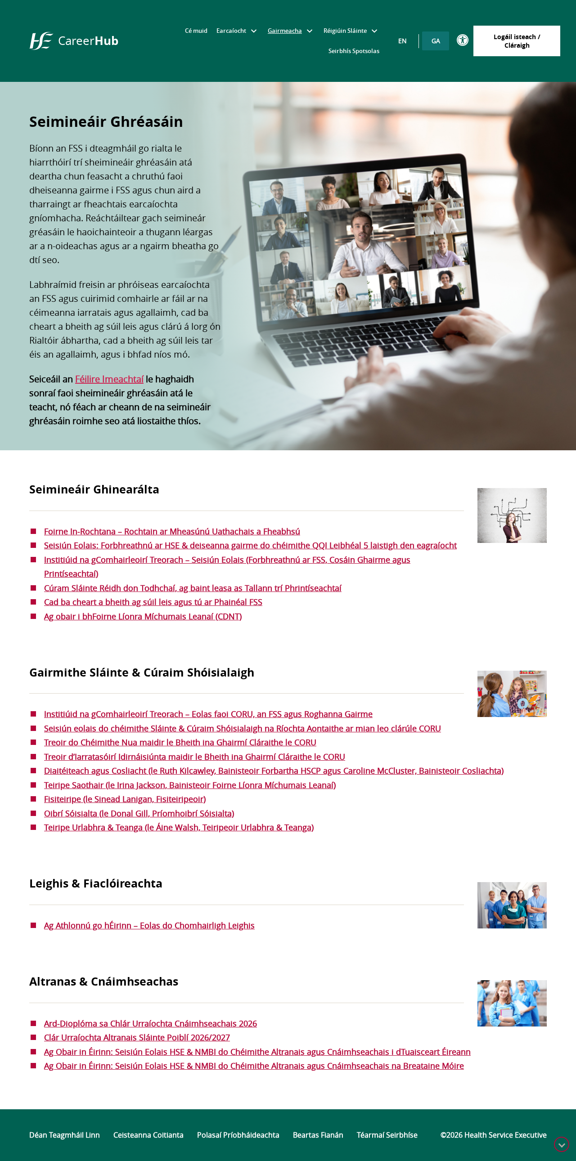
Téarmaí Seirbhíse (387, 1135)
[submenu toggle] (253, 31)
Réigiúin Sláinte (345, 31)
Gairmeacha (285, 31)
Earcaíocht (231, 31)
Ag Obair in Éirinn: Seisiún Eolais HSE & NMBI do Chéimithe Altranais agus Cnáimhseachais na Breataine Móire (254, 1065)
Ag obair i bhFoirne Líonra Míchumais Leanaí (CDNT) (143, 616)
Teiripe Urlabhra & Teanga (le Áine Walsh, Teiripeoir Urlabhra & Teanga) (179, 827)
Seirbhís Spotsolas (353, 51)
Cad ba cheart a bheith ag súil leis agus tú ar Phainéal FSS (153, 601)
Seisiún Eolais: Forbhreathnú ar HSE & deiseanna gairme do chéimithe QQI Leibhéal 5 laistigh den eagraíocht (250, 545)
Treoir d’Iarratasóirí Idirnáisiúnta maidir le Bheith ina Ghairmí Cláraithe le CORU (194, 756)
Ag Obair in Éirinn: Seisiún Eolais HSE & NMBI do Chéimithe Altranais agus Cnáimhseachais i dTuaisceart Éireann (257, 1051)
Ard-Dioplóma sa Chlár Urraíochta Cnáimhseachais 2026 (150, 1023)
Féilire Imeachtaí (109, 379)
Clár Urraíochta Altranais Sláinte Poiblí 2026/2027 (137, 1037)
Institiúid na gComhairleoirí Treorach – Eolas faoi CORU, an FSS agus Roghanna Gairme (208, 713)
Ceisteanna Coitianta (148, 1135)
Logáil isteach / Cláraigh (517, 40)
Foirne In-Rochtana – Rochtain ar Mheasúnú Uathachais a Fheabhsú (172, 531)
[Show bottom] (561, 1144)
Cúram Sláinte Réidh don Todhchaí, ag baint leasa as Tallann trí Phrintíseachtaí (193, 588)
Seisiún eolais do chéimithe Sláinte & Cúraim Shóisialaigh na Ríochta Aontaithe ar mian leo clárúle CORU (242, 728)
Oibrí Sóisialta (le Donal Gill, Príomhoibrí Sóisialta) (139, 813)
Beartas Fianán (318, 1135)
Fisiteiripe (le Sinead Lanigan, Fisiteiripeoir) (125, 798)
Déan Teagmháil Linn (64, 1135)
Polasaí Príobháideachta (238, 1135)
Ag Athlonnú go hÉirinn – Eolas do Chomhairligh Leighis (149, 925)
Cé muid (196, 31)
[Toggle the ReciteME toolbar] (463, 40)
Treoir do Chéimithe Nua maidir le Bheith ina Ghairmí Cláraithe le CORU (180, 742)
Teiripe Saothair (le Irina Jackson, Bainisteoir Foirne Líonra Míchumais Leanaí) (190, 785)
